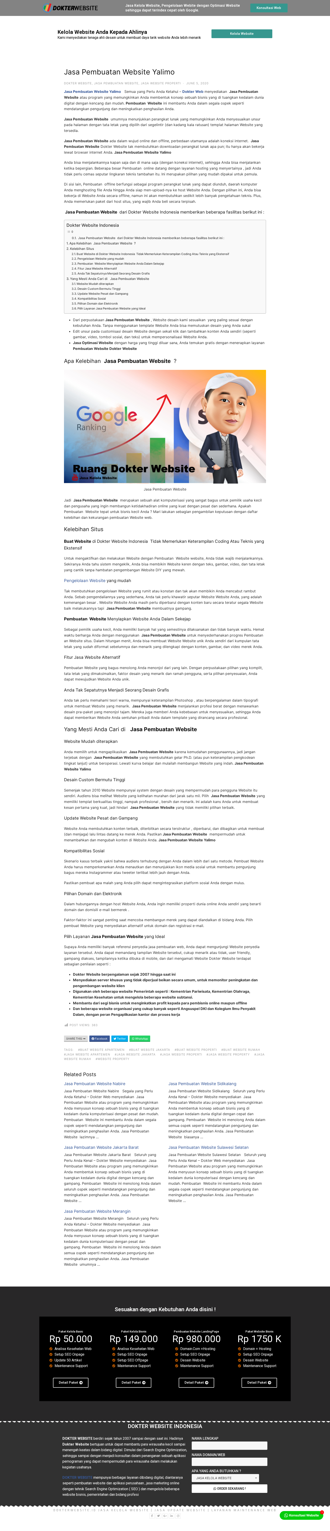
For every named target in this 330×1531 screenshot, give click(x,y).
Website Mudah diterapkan (95, 284)
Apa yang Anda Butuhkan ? (216, 1471)
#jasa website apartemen (87, 1054)
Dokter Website (78, 83)
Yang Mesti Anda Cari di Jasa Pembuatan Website (109, 279)
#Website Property (113, 1059)
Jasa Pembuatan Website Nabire (94, 1083)
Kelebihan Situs (82, 249)
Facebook (101, 1038)
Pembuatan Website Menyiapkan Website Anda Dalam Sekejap (120, 263)
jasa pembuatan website (116, 83)
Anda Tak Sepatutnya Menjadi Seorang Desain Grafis (113, 273)
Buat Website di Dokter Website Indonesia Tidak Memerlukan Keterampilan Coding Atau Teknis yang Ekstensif (153, 254)
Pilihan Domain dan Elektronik (97, 303)
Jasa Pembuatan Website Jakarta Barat (101, 1147)
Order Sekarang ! (231, 1488)
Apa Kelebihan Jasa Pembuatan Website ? (102, 243)
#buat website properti (196, 1049)
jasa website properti (161, 83)
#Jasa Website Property (228, 1054)
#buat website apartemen (101, 1049)
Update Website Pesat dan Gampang (102, 293)
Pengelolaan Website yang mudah (100, 258)
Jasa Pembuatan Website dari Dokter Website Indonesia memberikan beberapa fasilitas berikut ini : (150, 238)
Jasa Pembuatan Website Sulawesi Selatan (208, 1147)
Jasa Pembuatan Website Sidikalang (202, 1083)
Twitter (121, 1038)
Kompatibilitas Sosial (92, 298)
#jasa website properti (181, 1054)
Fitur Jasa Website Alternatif (97, 268)
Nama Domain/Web (208, 1455)
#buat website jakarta (149, 1049)
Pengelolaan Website (85, 580)
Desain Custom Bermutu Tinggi (99, 288)
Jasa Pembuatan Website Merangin (97, 1211)
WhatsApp (141, 1038)
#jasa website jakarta (135, 1054)
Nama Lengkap (205, 1438)
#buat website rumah (240, 1049)
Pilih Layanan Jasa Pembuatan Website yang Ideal (111, 308)
